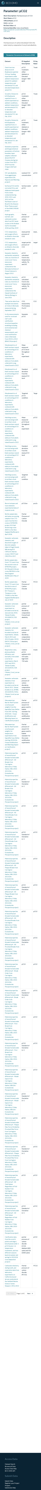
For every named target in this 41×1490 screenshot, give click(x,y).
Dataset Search (10, 1464)
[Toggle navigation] (38, 3)
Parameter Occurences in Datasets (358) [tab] (20, 55)
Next (28, 1293)
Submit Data (9, 1481)
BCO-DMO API (10, 1471)
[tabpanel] (20, 681)
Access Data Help (11, 1468)
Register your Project (12, 1483)
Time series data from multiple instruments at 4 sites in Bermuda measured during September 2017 (12, 305)
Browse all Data (10, 1466)
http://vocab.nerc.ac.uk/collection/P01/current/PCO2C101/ (20, 30)
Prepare (7, 1485)
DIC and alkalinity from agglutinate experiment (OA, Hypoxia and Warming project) (12, 177)
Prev (12, 1293)
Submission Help (10, 1488)
